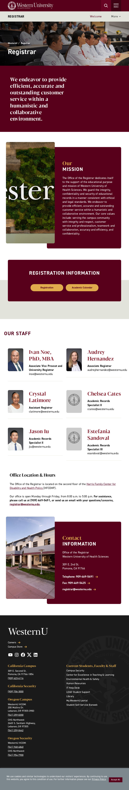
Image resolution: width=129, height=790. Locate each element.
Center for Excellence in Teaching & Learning (90, 674)
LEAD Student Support (78, 692)
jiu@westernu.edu (39, 447)
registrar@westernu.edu (24, 504)
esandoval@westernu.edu (102, 453)
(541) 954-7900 (15, 755)
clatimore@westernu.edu (44, 411)
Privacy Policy (99, 779)
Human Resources (76, 683)
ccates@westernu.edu (100, 409)
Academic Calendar (82, 287)
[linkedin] (35, 654)
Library (70, 696)
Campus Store (15, 646)
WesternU (12, 43)
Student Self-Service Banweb (81, 704)
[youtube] (10, 654)
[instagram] (16, 654)
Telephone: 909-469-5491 (78, 577)
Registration (46, 287)
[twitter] (29, 654)
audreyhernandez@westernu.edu (107, 370)
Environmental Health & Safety (82, 679)
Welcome (96, 16)
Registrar (16, 16)
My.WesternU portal (77, 700)
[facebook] (22, 654)
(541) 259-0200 (15, 715)
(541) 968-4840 (15, 747)
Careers (12, 642)
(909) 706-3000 (15, 691)
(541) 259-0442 (15, 730)
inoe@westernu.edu (41, 374)
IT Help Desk (73, 687)
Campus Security (75, 670)
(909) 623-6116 (15, 678)
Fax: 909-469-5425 (74, 583)
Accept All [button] (115, 779)
